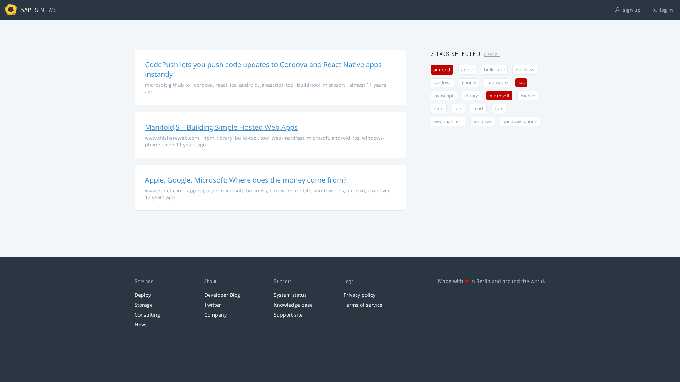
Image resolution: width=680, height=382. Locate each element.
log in (665, 9)
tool (290, 84)
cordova (203, 84)
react (221, 84)
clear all (492, 54)
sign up (631, 9)
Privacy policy (359, 294)
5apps (30, 10)
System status (290, 294)
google (211, 190)
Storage (144, 304)
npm (208, 137)
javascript (271, 84)
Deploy (143, 294)
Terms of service (363, 304)
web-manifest (288, 137)
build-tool (308, 84)
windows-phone (520, 121)
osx (371, 190)
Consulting (147, 314)
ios (233, 84)
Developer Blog (222, 294)
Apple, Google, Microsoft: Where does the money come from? (246, 180)
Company (215, 314)
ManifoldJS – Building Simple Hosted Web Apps (221, 127)
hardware (281, 190)
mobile (303, 190)
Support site (288, 314)
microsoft (334, 84)
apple (193, 190)
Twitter (212, 304)
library (224, 137)
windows (324, 190)
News (141, 324)
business (256, 190)
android (248, 84)
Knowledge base (293, 304)
